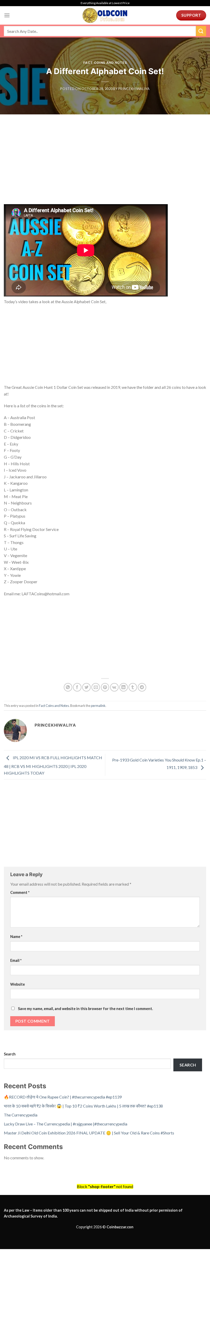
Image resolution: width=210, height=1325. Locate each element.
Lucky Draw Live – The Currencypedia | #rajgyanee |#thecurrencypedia (65, 1123)
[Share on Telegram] (142, 687)
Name (16, 936)
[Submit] (201, 31)
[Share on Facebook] (77, 687)
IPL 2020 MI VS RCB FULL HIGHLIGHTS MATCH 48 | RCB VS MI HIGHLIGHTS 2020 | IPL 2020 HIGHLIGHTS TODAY (53, 765)
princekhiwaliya (134, 89)
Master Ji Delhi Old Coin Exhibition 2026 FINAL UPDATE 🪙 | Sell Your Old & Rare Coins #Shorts (89, 1132)
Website (17, 984)
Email (16, 960)
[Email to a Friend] (95, 687)
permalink (98, 706)
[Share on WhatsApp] (68, 687)
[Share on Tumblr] (133, 687)
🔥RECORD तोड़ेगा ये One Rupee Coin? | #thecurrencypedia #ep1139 (63, 1096)
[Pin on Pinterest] (105, 687)
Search (10, 1054)
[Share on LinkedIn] (123, 687)
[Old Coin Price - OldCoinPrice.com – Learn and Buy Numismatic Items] (105, 15)
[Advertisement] (105, 166)
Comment (19, 892)
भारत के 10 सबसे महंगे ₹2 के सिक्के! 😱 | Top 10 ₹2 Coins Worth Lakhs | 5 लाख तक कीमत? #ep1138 (83, 1105)
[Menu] (7, 15)
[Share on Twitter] (86, 687)
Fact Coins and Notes (105, 63)
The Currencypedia (20, 1114)
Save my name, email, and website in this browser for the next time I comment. (85, 1008)
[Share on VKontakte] (114, 687)
